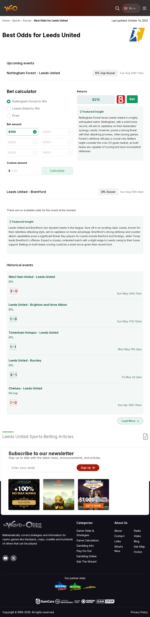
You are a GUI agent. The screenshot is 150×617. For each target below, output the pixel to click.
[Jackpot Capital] (93, 495)
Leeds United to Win (26, 108)
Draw (15, 115)
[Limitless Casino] (24, 495)
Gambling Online (86, 556)
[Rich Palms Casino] (58, 495)
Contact (119, 536)
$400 (47, 152)
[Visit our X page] (13, 558)
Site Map (139, 546)
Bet (132, 99)
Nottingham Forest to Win (29, 101)
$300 (47, 142)
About (118, 530)
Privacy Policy (139, 612)
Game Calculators (87, 540)
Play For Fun (84, 551)
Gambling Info (85, 545)
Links (117, 541)
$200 (47, 132)
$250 (12, 142)
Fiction (138, 552)
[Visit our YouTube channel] (5, 558)
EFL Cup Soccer (105, 73)
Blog (136, 541)
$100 (12, 132)
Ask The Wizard (86, 561)
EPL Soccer (108, 191)
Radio (137, 530)
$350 (12, 152)
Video (137, 536)
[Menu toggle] (144, 8)
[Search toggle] (117, 8)
